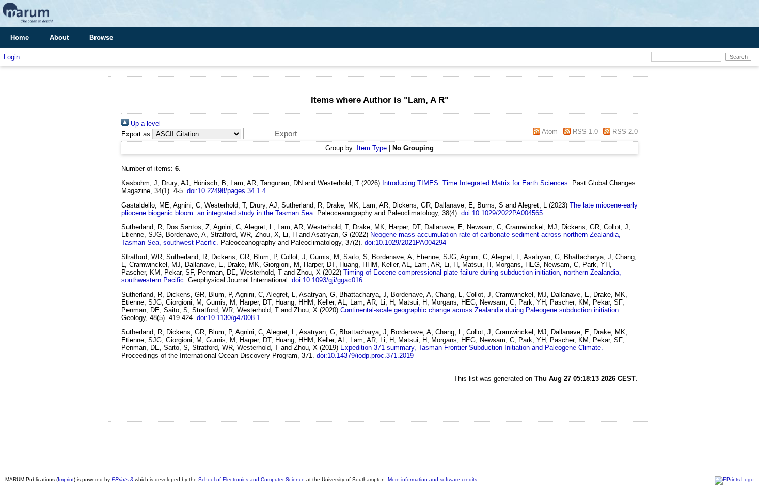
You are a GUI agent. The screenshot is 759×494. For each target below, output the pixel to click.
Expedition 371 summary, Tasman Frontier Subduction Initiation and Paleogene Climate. (471, 348)
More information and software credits (432, 479)
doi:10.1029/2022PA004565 (502, 213)
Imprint (66, 479)
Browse (101, 37)
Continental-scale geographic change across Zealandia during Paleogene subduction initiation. (480, 310)
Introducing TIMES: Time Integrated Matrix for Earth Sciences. (476, 183)
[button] (285, 133)
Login (12, 57)
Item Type (372, 148)
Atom (549, 131)
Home (19, 37)
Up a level (145, 124)
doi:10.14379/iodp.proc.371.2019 (365, 355)
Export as (135, 134)
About (59, 37)
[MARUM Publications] (27, 23)
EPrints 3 (122, 479)
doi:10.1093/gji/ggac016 (327, 280)
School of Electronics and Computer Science (251, 479)
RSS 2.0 (624, 131)
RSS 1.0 (584, 131)
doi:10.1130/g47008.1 (228, 318)
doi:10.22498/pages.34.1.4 (226, 191)
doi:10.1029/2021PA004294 (405, 242)
